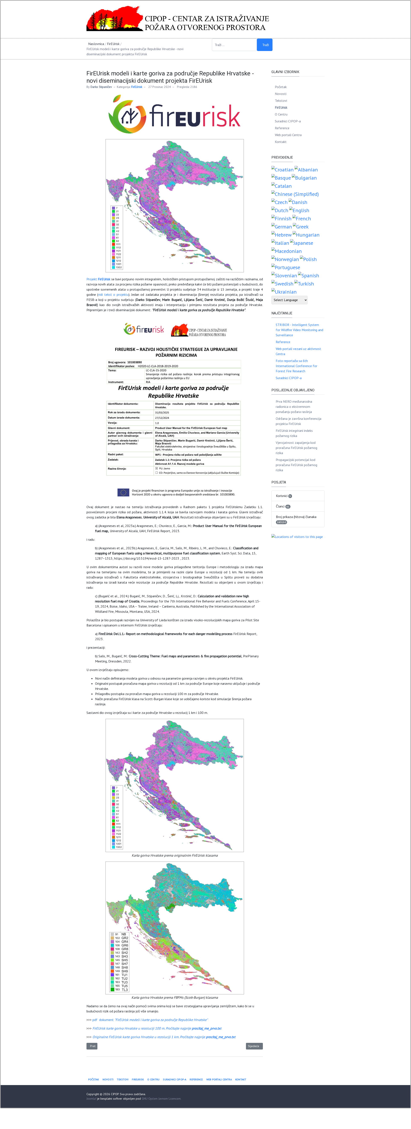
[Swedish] (282, 283)
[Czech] (279, 201)
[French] (301, 218)
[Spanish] (308, 275)
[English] (299, 209)
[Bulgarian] (304, 177)
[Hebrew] (281, 234)
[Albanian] (306, 169)
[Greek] (301, 226)
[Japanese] (301, 242)
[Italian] (280, 242)
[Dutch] (279, 209)
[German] (281, 226)
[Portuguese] (285, 266)
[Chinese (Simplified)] (295, 193)
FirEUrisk (136, 87)
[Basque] (281, 177)
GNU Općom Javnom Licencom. (161, 1098)
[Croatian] (282, 169)
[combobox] (234, 45)
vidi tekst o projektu (113, 294)
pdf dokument (150, 1020)
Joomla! (91, 1098)
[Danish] (298, 201)
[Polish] (308, 258)
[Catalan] (281, 185)
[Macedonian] (286, 250)
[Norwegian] (285, 258)
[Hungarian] (306, 234)
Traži (265, 45)
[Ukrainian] (284, 291)
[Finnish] (281, 218)
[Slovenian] (284, 275)
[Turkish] (304, 283)
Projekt (98, 279)
